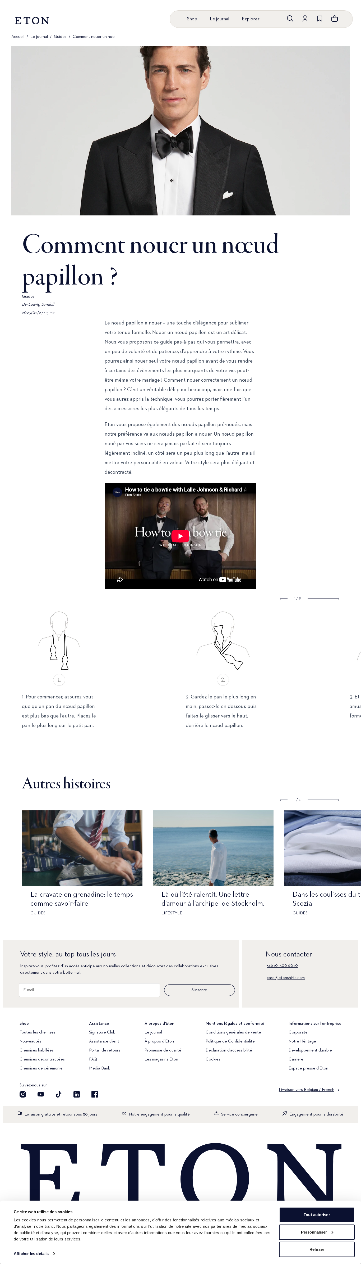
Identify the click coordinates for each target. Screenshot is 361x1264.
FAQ (93, 1059)
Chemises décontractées (42, 1059)
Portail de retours (104, 1050)
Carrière (296, 1059)
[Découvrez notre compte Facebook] (94, 1094)
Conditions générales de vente (233, 1032)
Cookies (213, 1059)
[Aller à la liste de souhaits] (320, 18)
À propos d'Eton (159, 1041)
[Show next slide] (323, 598)
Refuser (316, 1249)
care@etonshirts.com (286, 978)
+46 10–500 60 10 (282, 966)
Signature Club (102, 1032)
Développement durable (310, 1050)
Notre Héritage (302, 1041)
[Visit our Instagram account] (23, 1094)
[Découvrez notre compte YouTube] (41, 1094)
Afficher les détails (31, 1253)
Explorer (251, 19)
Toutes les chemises (37, 1032)
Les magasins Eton (161, 1059)
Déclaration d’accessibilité (229, 1050)
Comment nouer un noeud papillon (96, 37)
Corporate (298, 1032)
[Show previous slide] (284, 598)
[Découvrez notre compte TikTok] (58, 1094)
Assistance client (104, 1041)
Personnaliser (314, 1232)
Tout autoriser (317, 1214)
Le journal (219, 19)
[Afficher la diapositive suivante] (323, 799)
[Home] (180, 1179)
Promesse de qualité (163, 1050)
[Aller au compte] (305, 18)
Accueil (17, 37)
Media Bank (99, 1068)
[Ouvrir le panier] (334, 18)
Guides (60, 37)
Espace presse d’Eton (308, 1068)
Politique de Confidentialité (230, 1041)
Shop (192, 19)
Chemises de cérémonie (41, 1068)
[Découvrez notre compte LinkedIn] (76, 1094)
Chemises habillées (37, 1050)
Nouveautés (30, 1041)
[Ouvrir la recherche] (290, 18)
